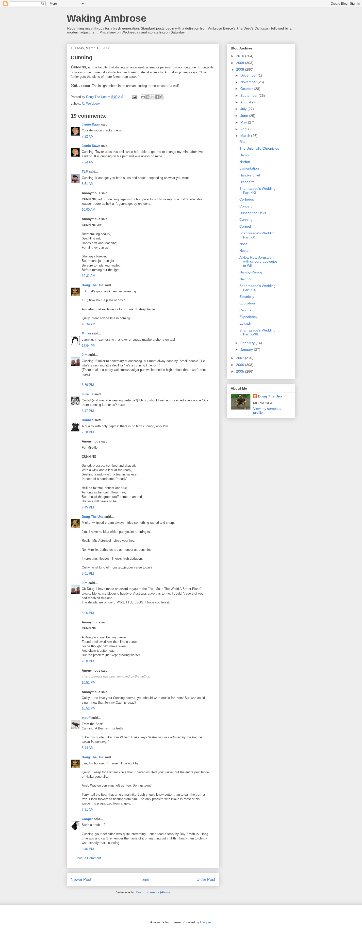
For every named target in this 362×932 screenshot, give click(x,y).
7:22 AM (88, 136)
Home (144, 879)
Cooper (87, 819)
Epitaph (245, 323)
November (249, 82)
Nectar (244, 251)
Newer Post (81, 879)
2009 (240, 63)
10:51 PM (89, 682)
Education (247, 303)
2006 (240, 365)
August (246, 102)
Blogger (205, 922)
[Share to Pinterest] (161, 97)
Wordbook (93, 103)
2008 (240, 69)
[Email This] (143, 97)
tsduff (86, 718)
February (248, 343)
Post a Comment (89, 858)
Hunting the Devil (252, 213)
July (243, 109)
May (244, 122)
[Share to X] (152, 97)
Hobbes (87, 420)
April (244, 129)
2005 (240, 371)
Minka (86, 333)
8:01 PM (88, 573)
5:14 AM (88, 748)
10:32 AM (88, 276)
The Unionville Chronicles (259, 148)
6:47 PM (88, 411)
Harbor (244, 162)
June (244, 116)
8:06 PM (88, 613)
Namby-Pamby (251, 272)
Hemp (244, 155)
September (249, 95)
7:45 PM (88, 507)
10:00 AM (88, 209)
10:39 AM (88, 324)
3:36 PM (88, 385)
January (247, 349)
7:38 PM (88, 432)
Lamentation (249, 168)
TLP (85, 172)
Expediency (248, 317)
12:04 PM (89, 346)
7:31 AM (88, 809)
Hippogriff (246, 182)
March (245, 136)
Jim (84, 355)
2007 (240, 358)
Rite (242, 141)
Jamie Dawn (91, 124)
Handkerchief (249, 175)
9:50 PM (88, 661)
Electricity (246, 297)
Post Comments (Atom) (153, 892)
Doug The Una (92, 285)
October (247, 89)
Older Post (206, 879)
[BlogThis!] (147, 97)
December (249, 75)
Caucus (245, 310)
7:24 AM (88, 162)
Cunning (245, 219)
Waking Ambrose (106, 18)
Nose (243, 244)
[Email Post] (134, 97)
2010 (240, 56)
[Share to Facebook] (157, 97)
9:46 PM (88, 849)
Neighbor (246, 279)
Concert (245, 206)
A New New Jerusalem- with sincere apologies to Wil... (258, 261)
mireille (87, 394)
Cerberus (246, 199)
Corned (245, 226)
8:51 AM (88, 184)
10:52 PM (89, 708)
